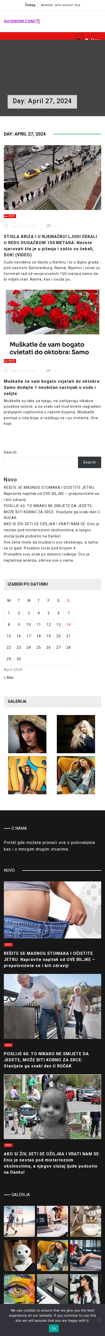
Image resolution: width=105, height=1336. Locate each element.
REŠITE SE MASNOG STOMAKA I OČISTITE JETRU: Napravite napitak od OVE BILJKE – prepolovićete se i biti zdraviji (51, 493)
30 (19, 659)
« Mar (9, 678)
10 (29, 625)
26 (48, 647)
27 (58, 647)
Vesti (11, 216)
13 (58, 625)
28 (68, 647)
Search (10, 452)
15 (9, 636)
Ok (53, 1328)
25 (38, 647)
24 (29, 647)
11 (38, 625)
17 (29, 636)
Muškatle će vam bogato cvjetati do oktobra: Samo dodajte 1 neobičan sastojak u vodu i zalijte (52, 387)
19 (48, 636)
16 (19, 636)
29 (9, 659)
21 (68, 636)
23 (19, 647)
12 (48, 625)
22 (9, 647)
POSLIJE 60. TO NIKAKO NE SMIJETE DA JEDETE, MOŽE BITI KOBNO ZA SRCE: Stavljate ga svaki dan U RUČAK (52, 512)
